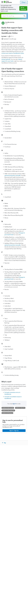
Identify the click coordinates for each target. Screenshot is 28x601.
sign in (14, 403)
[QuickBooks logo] (8, 2)
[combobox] (13, 16)
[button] (2, 2)
